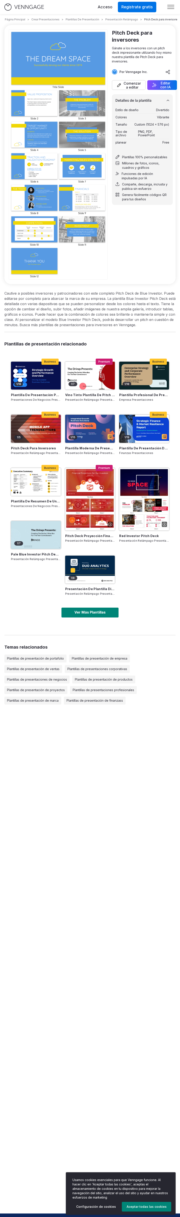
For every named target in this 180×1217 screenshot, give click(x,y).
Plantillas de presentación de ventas (33, 669)
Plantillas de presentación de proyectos (36, 690)
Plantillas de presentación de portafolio (35, 658)
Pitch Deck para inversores (33, 448)
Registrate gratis (137, 7)
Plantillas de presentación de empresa (99, 658)
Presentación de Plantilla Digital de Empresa (90, 589)
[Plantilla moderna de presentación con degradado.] (90, 429)
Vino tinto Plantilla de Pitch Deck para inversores (90, 395)
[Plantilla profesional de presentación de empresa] (144, 376)
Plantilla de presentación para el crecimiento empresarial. (36, 395)
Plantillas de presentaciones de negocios (37, 679)
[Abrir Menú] (171, 7)
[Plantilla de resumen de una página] (36, 482)
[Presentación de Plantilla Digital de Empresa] (90, 570)
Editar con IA (165, 85)
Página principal (15, 19)
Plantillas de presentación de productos (104, 679)
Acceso (105, 7)
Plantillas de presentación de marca (33, 700)
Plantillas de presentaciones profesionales (103, 690)
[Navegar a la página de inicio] (24, 7)
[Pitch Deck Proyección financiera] (90, 499)
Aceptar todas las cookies (147, 1206)
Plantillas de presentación (82, 19)
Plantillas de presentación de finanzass (95, 700)
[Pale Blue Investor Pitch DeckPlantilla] (36, 535)
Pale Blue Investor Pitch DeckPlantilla (36, 554)
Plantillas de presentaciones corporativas (97, 669)
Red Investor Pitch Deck (139, 536)
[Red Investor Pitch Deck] (144, 499)
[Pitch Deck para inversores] (36, 429)
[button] (129, 85)
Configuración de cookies (96, 1206)
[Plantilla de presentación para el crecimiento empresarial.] (36, 376)
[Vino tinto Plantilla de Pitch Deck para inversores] (90, 376)
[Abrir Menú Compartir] (168, 72)
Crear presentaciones (45, 19)
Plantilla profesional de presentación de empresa (144, 395)
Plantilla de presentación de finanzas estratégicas (144, 448)
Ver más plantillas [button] (90, 612)
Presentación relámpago (121, 19)
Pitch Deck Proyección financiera (90, 536)
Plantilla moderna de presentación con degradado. (90, 448)
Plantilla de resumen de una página (36, 501)
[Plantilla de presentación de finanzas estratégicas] (144, 429)
